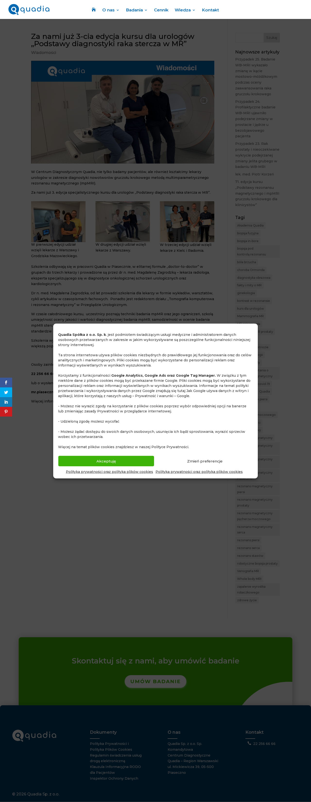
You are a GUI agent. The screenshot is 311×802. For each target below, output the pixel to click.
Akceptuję (106, 461)
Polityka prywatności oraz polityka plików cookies (109, 472)
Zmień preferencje (205, 461)
